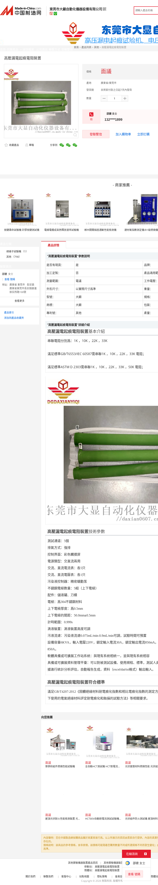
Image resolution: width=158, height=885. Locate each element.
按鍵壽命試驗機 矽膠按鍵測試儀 (21, 230)
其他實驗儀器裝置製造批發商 (120, 862)
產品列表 (86, 47)
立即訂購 (143, 134)
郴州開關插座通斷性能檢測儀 (100, 230)
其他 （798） (13, 257)
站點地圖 (84, 876)
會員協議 (120, 876)
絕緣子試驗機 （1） (17, 251)
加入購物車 (123, 134)
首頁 (76, 47)
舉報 (31, 145)
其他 (96, 47)
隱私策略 (102, 876)
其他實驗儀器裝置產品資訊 (83, 862)
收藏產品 (13, 145)
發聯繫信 (96, 134)
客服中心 (66, 876)
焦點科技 (107, 881)
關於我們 (30, 876)
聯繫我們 (48, 876)
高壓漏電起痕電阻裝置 (107, 866)
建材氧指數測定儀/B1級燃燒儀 (141, 230)
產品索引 (9, 312)
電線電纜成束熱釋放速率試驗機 (61, 230)
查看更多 (19, 301)
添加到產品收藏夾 (14, 318)
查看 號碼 (10, 279)
